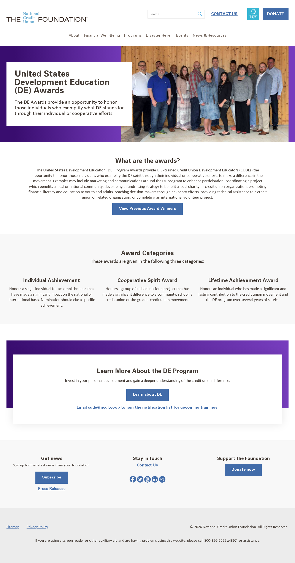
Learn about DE (147, 395)
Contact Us (224, 14)
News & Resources (210, 36)
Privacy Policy (37, 526)
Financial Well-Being (102, 36)
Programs (133, 36)
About (74, 36)
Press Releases (51, 489)
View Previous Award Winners (147, 209)
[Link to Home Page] (46, 18)
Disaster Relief (159, 36)
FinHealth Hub (253, 14)
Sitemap (12, 526)
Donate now (243, 470)
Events (182, 36)
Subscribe (51, 477)
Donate (275, 14)
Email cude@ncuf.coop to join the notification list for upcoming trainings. (148, 407)
